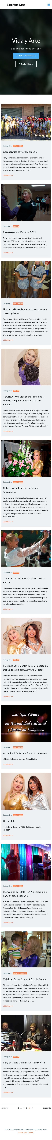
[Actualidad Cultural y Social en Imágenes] (26, 723)
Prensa (16, 226)
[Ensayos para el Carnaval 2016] (26, 202)
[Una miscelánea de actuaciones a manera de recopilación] (26, 279)
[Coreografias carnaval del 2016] (26, 122)
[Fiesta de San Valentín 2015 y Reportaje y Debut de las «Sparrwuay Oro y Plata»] (26, 636)
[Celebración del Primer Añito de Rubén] (26, 949)
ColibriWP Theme (25, 1132)
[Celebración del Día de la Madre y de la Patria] (26, 548)
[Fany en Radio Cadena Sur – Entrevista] (26, 1032)
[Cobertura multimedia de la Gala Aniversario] (26, 458)
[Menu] (49, 5)
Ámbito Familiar (19, 973)
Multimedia (18, 146)
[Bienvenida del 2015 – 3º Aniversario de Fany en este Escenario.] (26, 862)
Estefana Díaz (16, 4)
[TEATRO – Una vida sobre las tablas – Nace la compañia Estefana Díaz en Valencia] (26, 367)
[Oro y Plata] (26, 791)
